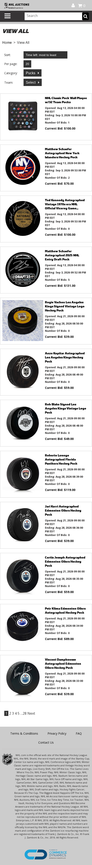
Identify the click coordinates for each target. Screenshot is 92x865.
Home (7, 42)
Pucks (31, 73)
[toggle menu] (7, 15)
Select (31, 82)
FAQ (79, 733)
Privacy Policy (56, 733)
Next (31, 713)
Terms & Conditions (24, 733)
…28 (23, 713)
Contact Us (46, 742)
